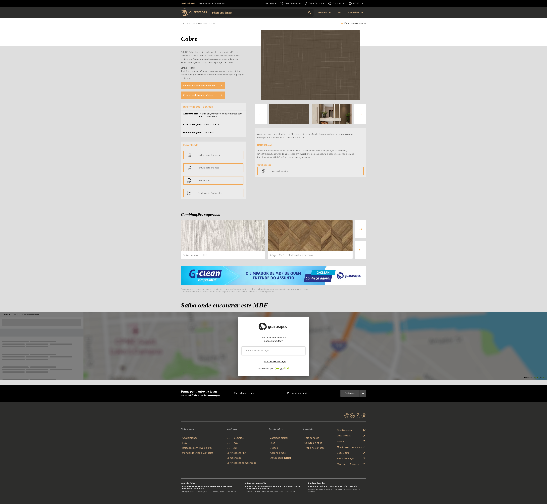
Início (183, 23)
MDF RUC (232, 443)
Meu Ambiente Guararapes (211, 3)
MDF (191, 23)
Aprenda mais (277, 453)
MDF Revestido (235, 438)
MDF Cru (231, 448)
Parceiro (270, 3)
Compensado (234, 458)
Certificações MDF (236, 453)
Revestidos (201, 23)
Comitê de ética (313, 443)
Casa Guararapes (292, 3)
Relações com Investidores (197, 448)
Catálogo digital (279, 438)
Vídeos (274, 448)
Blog (272, 443)
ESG (339, 12)
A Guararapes (189, 438)
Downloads (280, 458)
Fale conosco (311, 438)
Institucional (188, 3)
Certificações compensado (241, 463)
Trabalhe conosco (314, 448)
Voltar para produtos (355, 23)
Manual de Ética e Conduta (197, 453)
